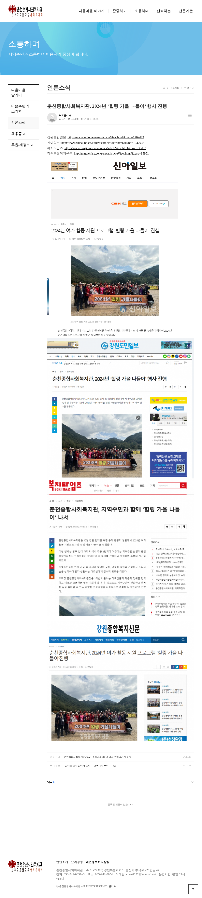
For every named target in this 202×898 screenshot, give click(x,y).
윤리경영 (77, 862)
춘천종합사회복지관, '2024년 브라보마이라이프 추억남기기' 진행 (98, 757)
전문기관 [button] (186, 11)
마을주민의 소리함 (20, 108)
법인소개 (62, 862)
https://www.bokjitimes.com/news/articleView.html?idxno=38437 (105, 148)
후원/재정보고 (22, 145)
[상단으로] (193, 889)
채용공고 (18, 134)
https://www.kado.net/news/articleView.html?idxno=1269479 (106, 137)
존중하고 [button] (119, 11)
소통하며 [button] (142, 11)
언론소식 (18, 123)
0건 (63, 119)
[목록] (190, 116)
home (164, 88)
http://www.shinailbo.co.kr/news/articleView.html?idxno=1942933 (102, 142)
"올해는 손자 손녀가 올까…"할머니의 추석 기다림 (90, 765)
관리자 (112, 886)
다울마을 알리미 (18, 92)
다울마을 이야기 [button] (92, 11)
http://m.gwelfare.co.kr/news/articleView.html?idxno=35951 (111, 153)
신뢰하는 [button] (164, 11)
